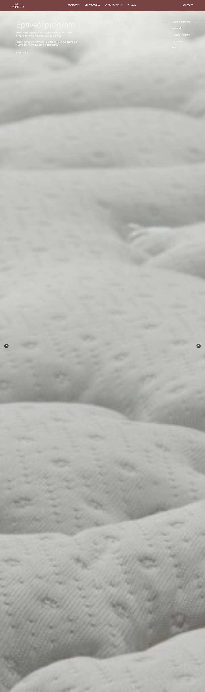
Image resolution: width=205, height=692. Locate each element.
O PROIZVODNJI (113, 5)
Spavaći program (181, 21)
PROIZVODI (74, 5)
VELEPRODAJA (92, 5)
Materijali (176, 28)
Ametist (176, 47)
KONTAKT (188, 5)
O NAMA (131, 5)
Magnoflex (177, 41)
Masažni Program (181, 34)
